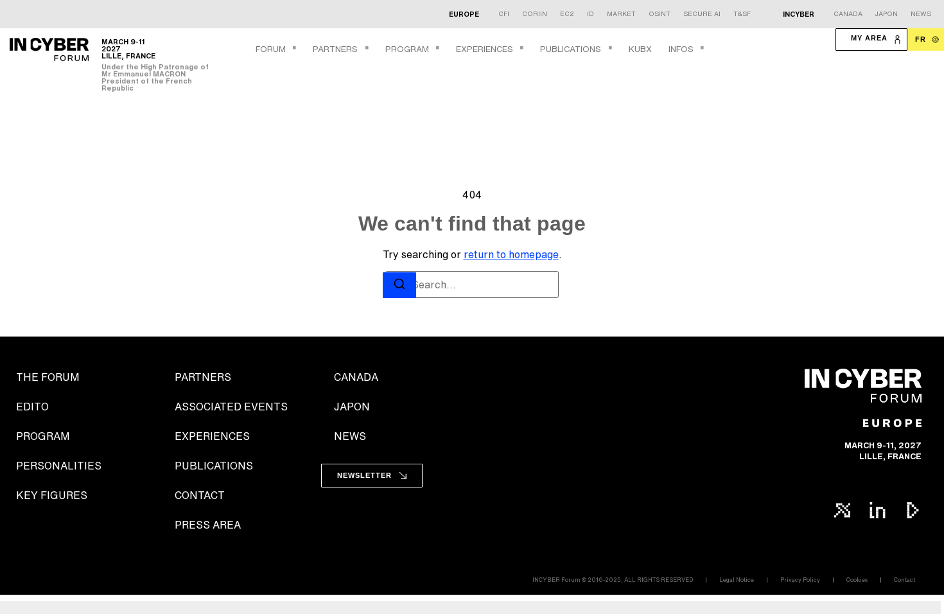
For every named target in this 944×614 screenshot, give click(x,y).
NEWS (350, 436)
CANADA (356, 377)
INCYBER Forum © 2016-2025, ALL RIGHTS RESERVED (612, 580)
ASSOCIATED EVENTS (231, 406)
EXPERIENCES (484, 49)
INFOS (681, 49)
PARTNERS (335, 49)
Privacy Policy (800, 580)
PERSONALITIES (58, 465)
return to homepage (511, 254)
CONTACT (200, 495)
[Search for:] (472, 284)
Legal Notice (736, 580)
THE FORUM (48, 377)
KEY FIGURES (51, 495)
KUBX (640, 49)
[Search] (399, 285)
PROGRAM (407, 49)
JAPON (352, 406)
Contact (904, 580)
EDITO (32, 406)
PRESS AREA (208, 525)
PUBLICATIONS (570, 49)
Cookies (857, 580)
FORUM (271, 49)
